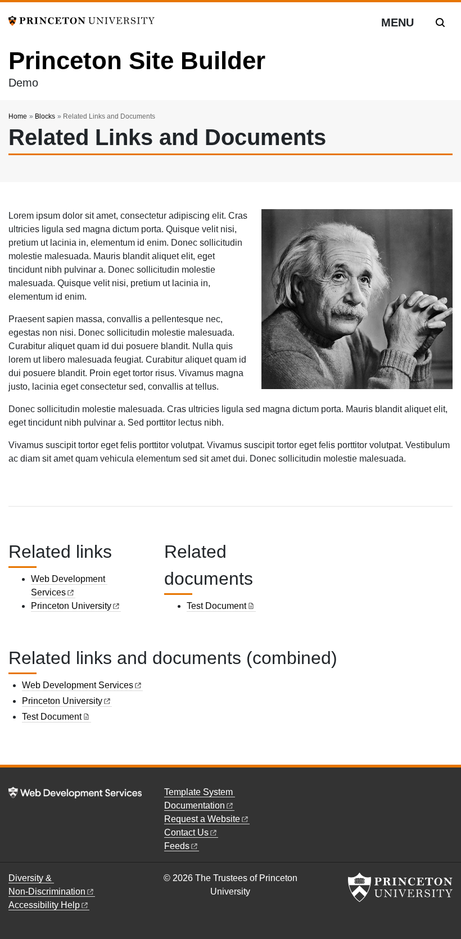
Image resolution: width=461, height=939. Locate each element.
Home (17, 116)
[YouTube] (349, 793)
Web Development (77, 685)
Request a (202, 819)
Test (216, 606)
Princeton (71, 606)
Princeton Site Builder (136, 60)
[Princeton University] (81, 20)
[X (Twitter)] (337, 793)
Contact (186, 832)
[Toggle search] (440, 22)
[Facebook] (324, 793)
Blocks (45, 116)
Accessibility (44, 905)
